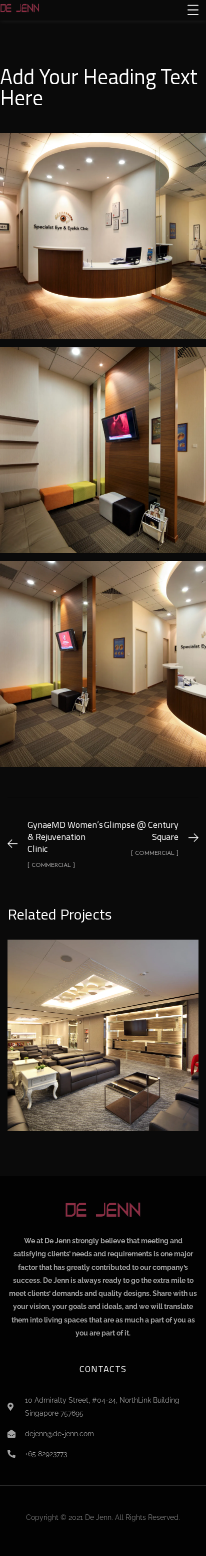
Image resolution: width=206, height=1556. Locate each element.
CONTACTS (103, 1369)
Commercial (103, 1047)
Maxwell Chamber (103, 1024)
